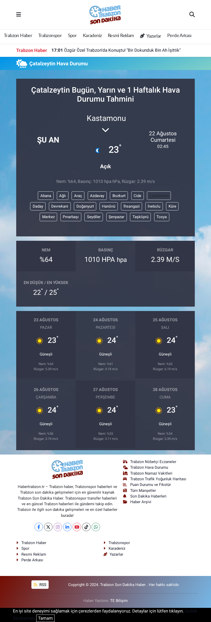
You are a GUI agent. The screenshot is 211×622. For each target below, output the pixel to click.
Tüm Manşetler (143, 490)
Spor (72, 35)
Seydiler (94, 217)
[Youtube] (77, 527)
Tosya (161, 217)
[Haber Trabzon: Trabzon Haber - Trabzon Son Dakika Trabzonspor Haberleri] (105, 14)
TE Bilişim (119, 600)
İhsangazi (132, 206)
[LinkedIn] (67, 527)
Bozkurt (119, 195)
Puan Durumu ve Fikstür (150, 484)
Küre (172, 206)
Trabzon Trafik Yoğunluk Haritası (158, 479)
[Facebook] (38, 527)
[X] (48, 527)
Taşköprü (140, 217)
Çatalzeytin (159, 195)
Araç (78, 195)
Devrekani (59, 206)
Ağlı (62, 195)
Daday (38, 206)
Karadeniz (92, 35)
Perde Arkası (179, 35)
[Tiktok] (86, 527)
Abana (45, 195)
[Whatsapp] (96, 527)
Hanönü (108, 206)
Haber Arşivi (140, 502)
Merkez (48, 217)
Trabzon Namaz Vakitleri (151, 473)
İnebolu (154, 206)
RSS (42, 584)
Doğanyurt (85, 206)
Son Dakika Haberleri (148, 496)
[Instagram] (58, 527)
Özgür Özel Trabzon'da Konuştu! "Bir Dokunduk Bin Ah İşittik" (116, 50)
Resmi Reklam (121, 35)
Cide (137, 195)
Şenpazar (116, 217)
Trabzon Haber (18, 35)
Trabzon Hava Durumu (149, 467)
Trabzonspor (50, 35)
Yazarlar (153, 36)
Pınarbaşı (71, 217)
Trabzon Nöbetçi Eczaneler (153, 461)
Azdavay (97, 195)
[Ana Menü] (18, 14)
